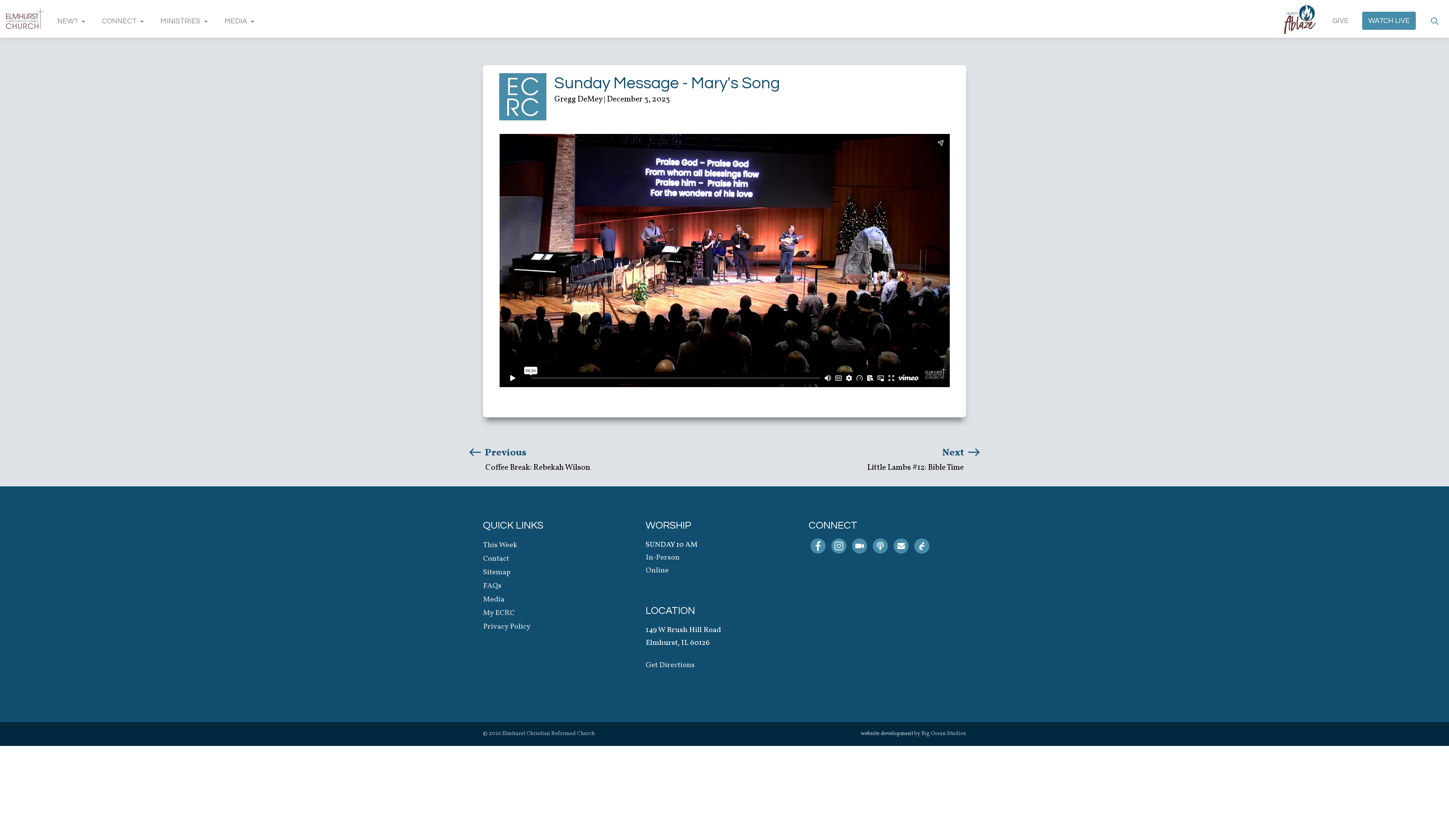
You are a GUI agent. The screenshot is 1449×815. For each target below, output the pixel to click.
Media (236, 21)
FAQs (492, 586)
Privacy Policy (507, 626)
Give (1340, 21)
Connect (119, 21)
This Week (500, 545)
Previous (504, 453)
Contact (496, 559)
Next (954, 453)
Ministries (180, 21)
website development (887, 733)
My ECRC (499, 613)
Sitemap (497, 572)
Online (657, 570)
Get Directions (670, 665)
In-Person (663, 557)
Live (1389, 21)
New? (67, 21)
